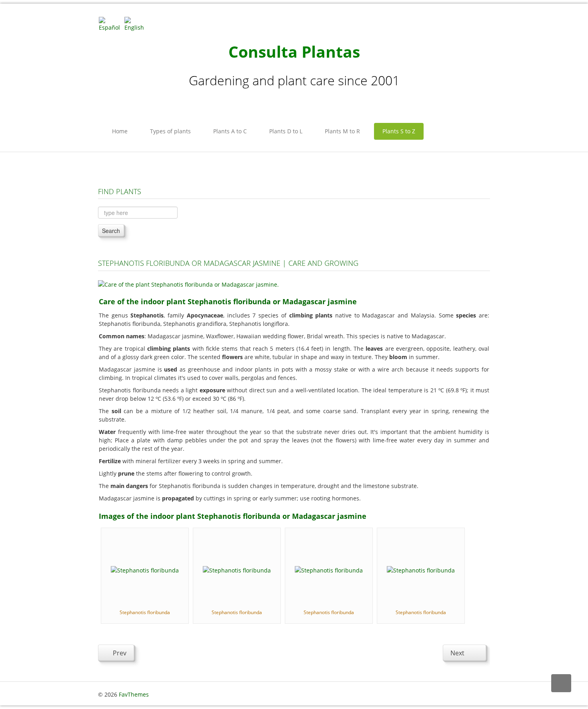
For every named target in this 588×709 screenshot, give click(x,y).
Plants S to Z (398, 131)
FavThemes (134, 694)
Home (120, 131)
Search (111, 231)
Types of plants (170, 131)
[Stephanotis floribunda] (145, 569)
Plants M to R (342, 131)
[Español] (111, 23)
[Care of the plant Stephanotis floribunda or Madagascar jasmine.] (188, 283)
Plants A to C (230, 131)
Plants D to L (285, 131)
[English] (136, 23)
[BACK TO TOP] (561, 683)
